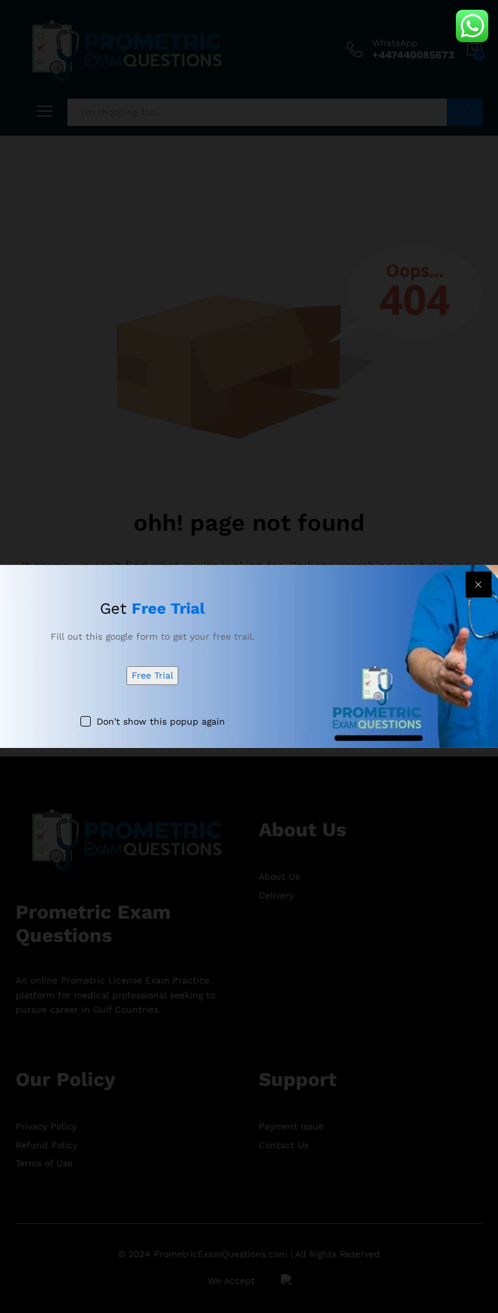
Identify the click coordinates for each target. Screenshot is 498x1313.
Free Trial (152, 675)
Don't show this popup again (161, 721)
